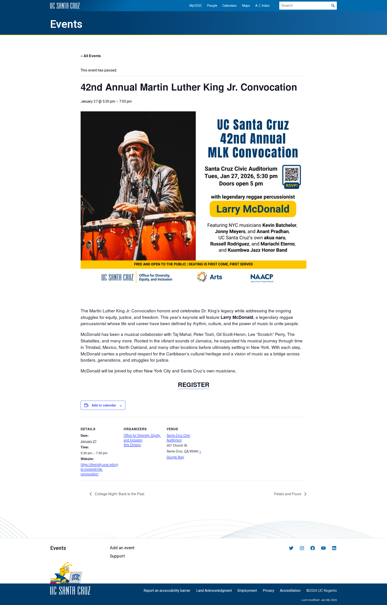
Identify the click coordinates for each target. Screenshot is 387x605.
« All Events (91, 55)
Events (66, 24)
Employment (247, 590)
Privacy (268, 590)
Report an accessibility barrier (167, 590)
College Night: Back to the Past (119, 493)
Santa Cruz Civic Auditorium (178, 437)
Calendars (229, 6)
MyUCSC (195, 6)
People (212, 6)
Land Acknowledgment (214, 590)
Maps (246, 6)
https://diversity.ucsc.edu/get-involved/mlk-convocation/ (99, 469)
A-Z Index (262, 6)
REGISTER (193, 384)
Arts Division (132, 444)
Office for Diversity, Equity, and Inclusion (142, 437)
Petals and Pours (288, 493)
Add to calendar (104, 405)
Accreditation (290, 590)
